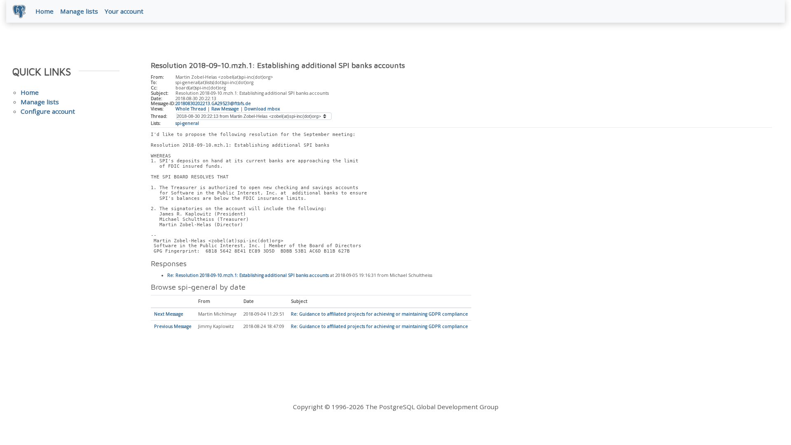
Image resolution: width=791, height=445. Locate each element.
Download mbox (262, 109)
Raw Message (225, 109)
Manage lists (79, 11)
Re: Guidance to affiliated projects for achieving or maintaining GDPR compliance (379, 314)
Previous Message (173, 326)
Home (44, 11)
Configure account (48, 111)
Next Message (168, 314)
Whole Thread (191, 109)
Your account (124, 11)
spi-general (187, 123)
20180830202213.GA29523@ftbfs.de (213, 103)
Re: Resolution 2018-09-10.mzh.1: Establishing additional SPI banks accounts (248, 275)
